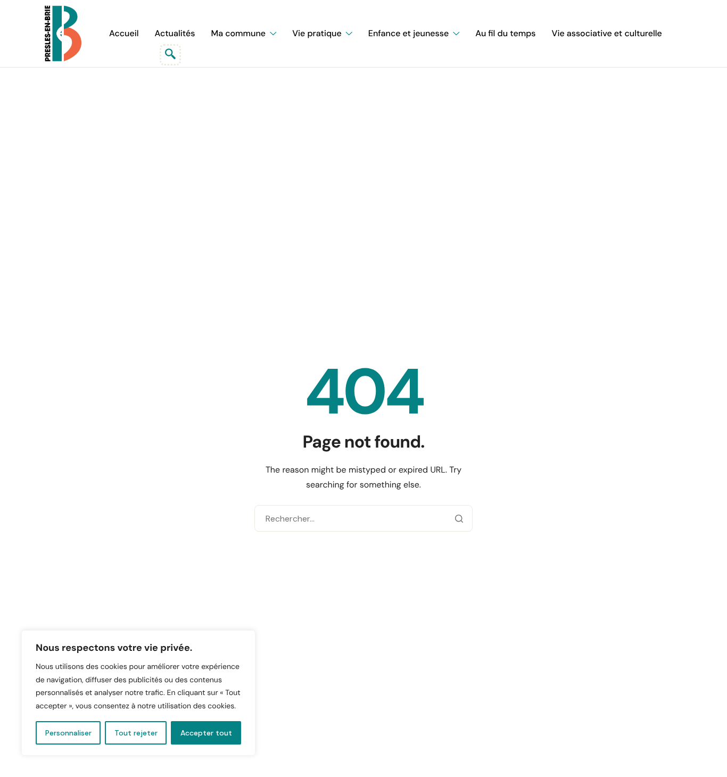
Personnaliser (68, 733)
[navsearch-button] (170, 54)
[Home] (62, 33)
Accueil (124, 33)
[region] (138, 693)
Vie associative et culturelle (607, 33)
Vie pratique (317, 33)
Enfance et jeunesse (408, 33)
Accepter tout (206, 733)
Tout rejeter (136, 733)
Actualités (175, 33)
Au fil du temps (505, 33)
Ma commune (238, 33)
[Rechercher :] (363, 519)
